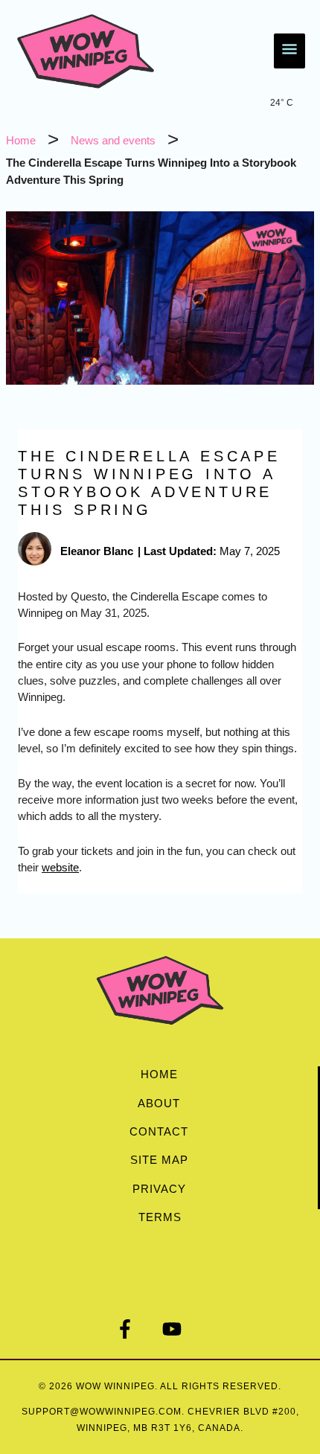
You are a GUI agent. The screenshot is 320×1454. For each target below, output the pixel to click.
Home (159, 1074)
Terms (160, 1217)
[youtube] (183, 1329)
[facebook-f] (137, 1329)
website (60, 867)
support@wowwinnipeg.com (102, 1411)
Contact (158, 1131)
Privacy (159, 1188)
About (159, 1103)
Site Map (159, 1159)
